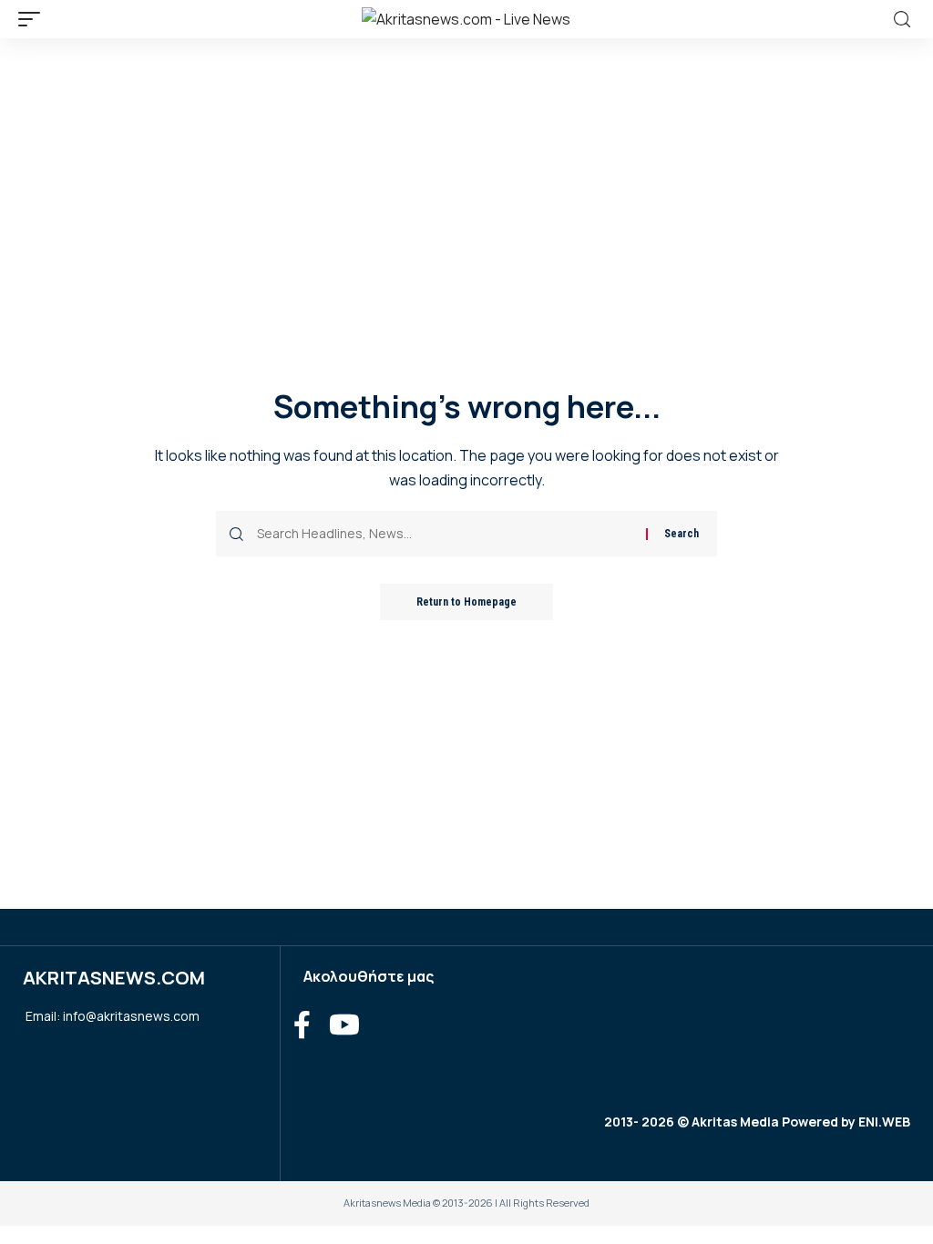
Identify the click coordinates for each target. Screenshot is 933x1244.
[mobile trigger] (33, 19)
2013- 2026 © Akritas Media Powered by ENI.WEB (757, 1121)
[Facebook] (302, 1025)
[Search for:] (444, 533)
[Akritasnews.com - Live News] (466, 19)
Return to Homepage (466, 602)
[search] (902, 19)
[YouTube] (344, 1025)
